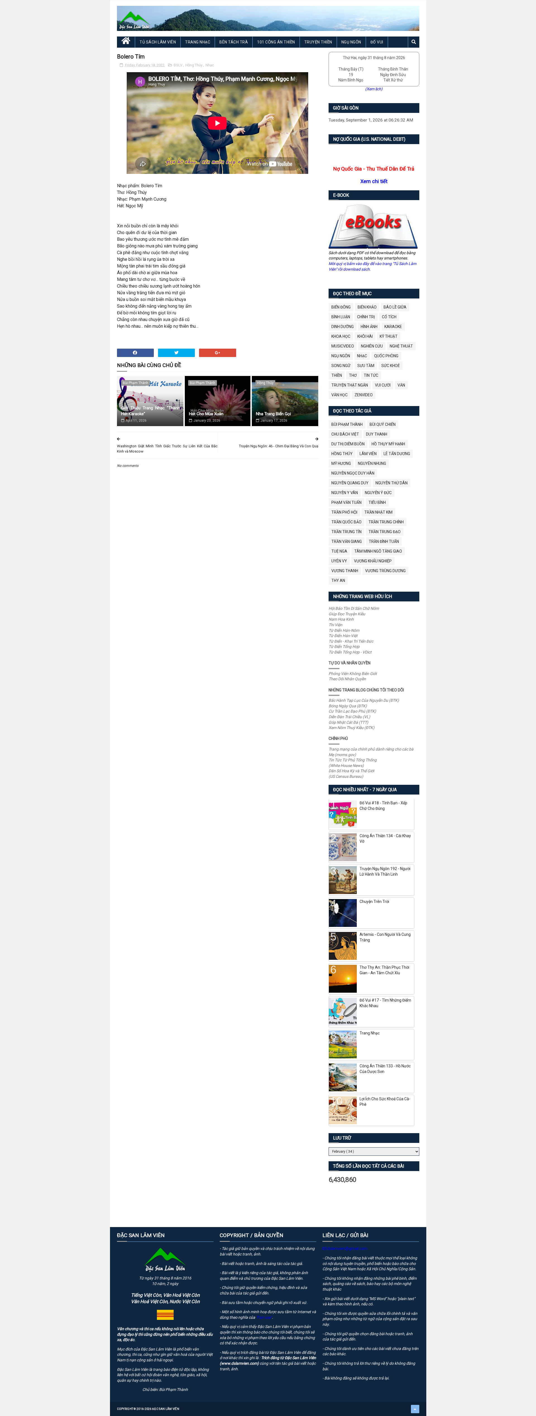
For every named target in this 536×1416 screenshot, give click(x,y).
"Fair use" (264, 1317)
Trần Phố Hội (344, 512)
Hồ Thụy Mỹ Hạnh (388, 444)
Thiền (336, 375)
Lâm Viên (368, 453)
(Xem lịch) (373, 89)
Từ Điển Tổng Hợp (344, 646)
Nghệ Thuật (401, 346)
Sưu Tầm (365, 365)
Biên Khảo (367, 307)
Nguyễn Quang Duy (349, 483)
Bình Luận (340, 317)
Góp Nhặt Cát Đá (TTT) (348, 722)
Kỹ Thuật (389, 336)
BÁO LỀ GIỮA (395, 307)
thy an (338, 580)
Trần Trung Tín (346, 532)
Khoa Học (340, 336)
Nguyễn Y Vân (344, 492)
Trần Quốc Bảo (346, 522)
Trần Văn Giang (346, 541)
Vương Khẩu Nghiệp (373, 561)
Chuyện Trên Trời (374, 901)
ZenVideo (364, 395)
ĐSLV (178, 65)
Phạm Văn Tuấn (346, 502)
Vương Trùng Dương (385, 571)
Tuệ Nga (339, 551)
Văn (401, 385)
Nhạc (209, 65)
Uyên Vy (339, 561)
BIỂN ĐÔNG (341, 307)
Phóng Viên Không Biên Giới (353, 673)
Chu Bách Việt (345, 434)
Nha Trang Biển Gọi (273, 413)
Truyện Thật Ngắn (349, 385)
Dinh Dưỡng (342, 326)
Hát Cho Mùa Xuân (206, 413)
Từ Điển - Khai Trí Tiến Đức (351, 641)
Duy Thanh (376, 434)
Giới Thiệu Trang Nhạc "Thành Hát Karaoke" (150, 410)
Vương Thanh (344, 571)
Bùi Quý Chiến (383, 424)
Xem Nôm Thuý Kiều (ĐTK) (351, 727)
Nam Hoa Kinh (341, 619)
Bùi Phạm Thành (135, 383)
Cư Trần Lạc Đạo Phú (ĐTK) (352, 711)
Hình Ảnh (369, 326)
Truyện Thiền (318, 42)
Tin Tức (371, 375)
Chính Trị (366, 317)
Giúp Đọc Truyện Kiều (347, 614)
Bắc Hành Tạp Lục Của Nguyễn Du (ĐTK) (364, 700)
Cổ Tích (389, 317)
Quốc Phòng (386, 356)
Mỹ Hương (341, 463)
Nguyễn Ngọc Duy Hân (352, 473)
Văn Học (339, 395)
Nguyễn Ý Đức (378, 492)
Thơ (353, 375)
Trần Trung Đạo (384, 532)
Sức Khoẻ (390, 365)
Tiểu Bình (377, 502)
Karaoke (393, 326)
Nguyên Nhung (372, 463)
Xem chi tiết (373, 181)
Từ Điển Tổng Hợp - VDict (350, 652)
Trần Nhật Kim (378, 512)
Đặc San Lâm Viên (165, 1408)
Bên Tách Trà (233, 42)
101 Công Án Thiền (276, 42)
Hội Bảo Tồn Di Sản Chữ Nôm (354, 608)
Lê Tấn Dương (397, 453)
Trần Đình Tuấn (384, 541)
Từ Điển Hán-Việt (343, 635)
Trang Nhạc (197, 42)
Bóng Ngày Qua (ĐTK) (348, 706)
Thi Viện (335, 625)
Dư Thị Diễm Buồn (348, 444)
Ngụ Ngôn (351, 42)
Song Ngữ (340, 365)
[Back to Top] (415, 1409)
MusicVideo (342, 346)
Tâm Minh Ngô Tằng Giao (378, 551)
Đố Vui (376, 42)
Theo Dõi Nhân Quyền (347, 679)
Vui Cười (383, 385)
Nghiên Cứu (372, 346)
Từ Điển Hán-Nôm (344, 630)
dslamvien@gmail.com (346, 1248)
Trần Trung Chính (386, 522)
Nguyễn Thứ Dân (391, 483)
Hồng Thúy (194, 65)
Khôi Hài (365, 336)
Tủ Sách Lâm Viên (158, 42)
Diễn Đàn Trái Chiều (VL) (349, 717)
